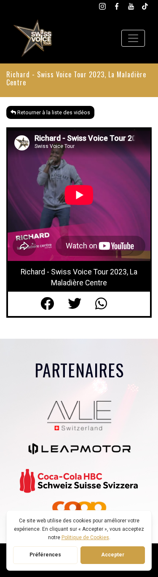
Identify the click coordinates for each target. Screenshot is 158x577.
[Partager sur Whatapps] (106, 304)
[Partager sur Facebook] (54, 304)
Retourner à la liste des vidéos (53, 112)
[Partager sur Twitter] (81, 304)
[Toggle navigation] (133, 38)
